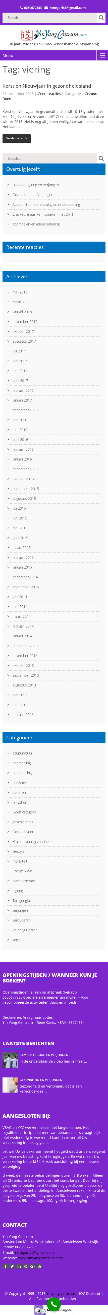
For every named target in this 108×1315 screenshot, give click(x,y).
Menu (8, 55)
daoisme (19, 782)
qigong (18, 890)
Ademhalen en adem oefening (36, 224)
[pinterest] (26, 1266)
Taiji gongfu (21, 900)
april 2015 (20, 537)
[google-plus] (32, 1266)
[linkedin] (19, 1266)
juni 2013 (20, 695)
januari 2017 (22, 400)
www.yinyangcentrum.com (40, 1258)
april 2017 (20, 380)
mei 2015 (20, 527)
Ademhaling (22, 763)
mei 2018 (20, 292)
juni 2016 (20, 419)
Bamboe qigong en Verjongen (36, 184)
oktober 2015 (23, 478)
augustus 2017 (24, 341)
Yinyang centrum (60, 1293)
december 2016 (25, 410)
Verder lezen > (16, 138)
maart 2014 (22, 616)
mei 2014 (20, 606)
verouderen (22, 920)
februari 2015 (23, 557)
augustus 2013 (24, 685)
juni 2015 (20, 518)
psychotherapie (25, 880)
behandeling (22, 772)
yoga (16, 939)
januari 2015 (22, 567)
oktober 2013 (23, 665)
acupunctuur (22, 753)
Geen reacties (49, 93)
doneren (19, 792)
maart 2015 (22, 547)
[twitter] (12, 1266)
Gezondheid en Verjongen (33, 194)
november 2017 (25, 321)
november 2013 (25, 655)
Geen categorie (25, 812)
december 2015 (25, 469)
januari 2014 (22, 636)
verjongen (20, 910)
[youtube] (39, 1266)
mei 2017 (20, 370)
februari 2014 (23, 626)
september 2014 (26, 586)
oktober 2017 (23, 331)
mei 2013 (20, 704)
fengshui (19, 802)
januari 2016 (22, 459)
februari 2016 (23, 449)
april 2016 (20, 439)
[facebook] (5, 1266)
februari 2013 (23, 714)
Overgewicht (22, 871)
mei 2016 (20, 429)
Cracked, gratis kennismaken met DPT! (43, 214)
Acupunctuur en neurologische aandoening (46, 204)
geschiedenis (23, 821)
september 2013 (26, 675)
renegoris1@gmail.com (34, 1252)
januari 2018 (22, 311)
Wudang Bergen (25, 930)
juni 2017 (20, 360)
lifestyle (18, 851)
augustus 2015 (24, 498)
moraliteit (20, 861)
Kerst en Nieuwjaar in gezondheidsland (47, 86)
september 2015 (26, 488)
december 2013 (25, 645)
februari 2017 (23, 390)
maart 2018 (22, 302)
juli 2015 (19, 508)
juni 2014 (20, 596)
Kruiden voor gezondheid (32, 841)
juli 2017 (19, 351)
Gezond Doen (23, 831)
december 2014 (25, 577)
